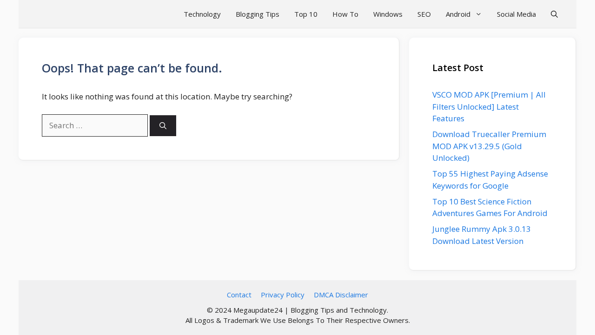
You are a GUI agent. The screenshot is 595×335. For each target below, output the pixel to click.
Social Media (516, 14)
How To (345, 14)
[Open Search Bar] (554, 14)
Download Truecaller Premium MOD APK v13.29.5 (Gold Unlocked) (489, 146)
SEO (424, 14)
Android (458, 14)
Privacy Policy (282, 294)
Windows (388, 14)
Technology (202, 14)
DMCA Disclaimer (341, 294)
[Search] (163, 125)
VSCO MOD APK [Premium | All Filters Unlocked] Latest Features (489, 106)
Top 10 (305, 14)
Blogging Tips (257, 14)
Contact (239, 294)
